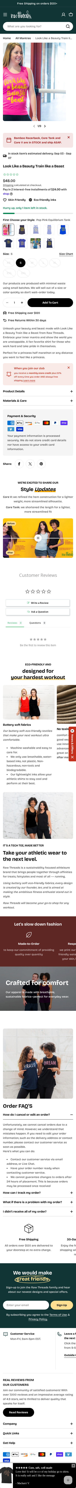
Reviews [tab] (12, 622)
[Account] (63, 14)
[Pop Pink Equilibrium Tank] (8, 229)
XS (10, 264)
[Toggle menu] (5, 14)
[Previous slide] (34, 126)
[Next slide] (45, 126)
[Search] (68, 26)
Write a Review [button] (40, 602)
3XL (25, 274)
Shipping (8, 185)
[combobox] (38, 26)
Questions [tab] (35, 622)
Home (7, 38)
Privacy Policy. (38, 1319)
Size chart (66, 254)
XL (57, 264)
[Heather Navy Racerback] (49, 243)
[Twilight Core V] (22, 243)
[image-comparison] (38, 538)
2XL (11, 274)
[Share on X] (30, 463)
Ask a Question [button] (39, 611)
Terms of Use (58, 1314)
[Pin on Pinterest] (41, 463)
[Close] (68, 137)
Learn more (29, 380)
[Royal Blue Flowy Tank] (63, 229)
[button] (72, 744)
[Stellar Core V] (35, 243)
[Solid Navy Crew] (8, 243)
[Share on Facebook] (19, 463)
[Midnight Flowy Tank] (22, 229)
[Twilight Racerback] (35, 229)
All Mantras (23, 38)
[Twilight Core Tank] (49, 229)
